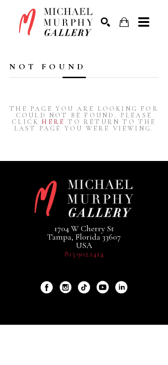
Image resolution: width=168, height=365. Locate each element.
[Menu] (143, 22)
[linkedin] (121, 287)
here (53, 122)
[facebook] (47, 287)
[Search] (105, 22)
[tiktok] (84, 287)
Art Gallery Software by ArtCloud (109, 303)
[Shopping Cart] (124, 22)
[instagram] (65, 287)
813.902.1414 (84, 253)
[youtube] (103, 287)
